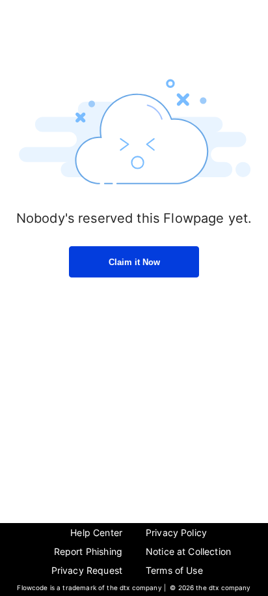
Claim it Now (134, 262)
